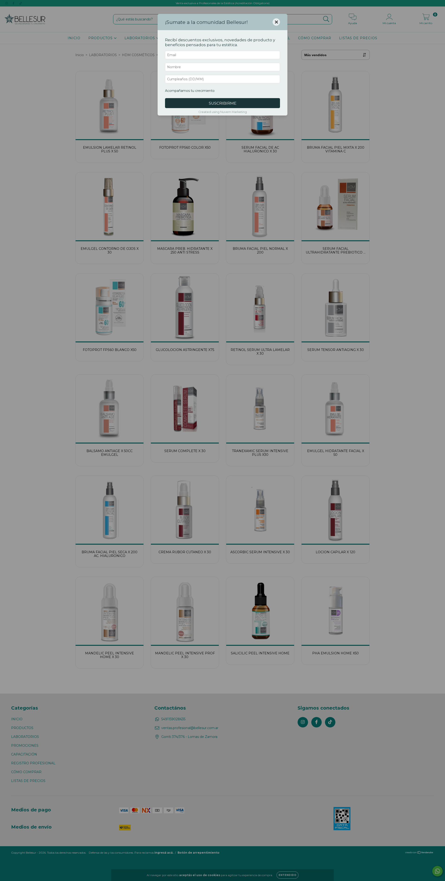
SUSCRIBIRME (222, 103)
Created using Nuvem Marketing (222, 112)
